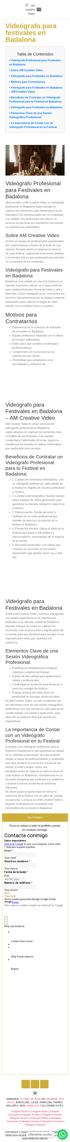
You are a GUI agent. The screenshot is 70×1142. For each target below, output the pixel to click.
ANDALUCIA (33, 1105)
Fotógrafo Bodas (40, 1111)
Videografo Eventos (30, 1121)
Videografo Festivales (52, 1121)
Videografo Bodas (39, 1118)
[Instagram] (35, 1084)
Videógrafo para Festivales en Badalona (36, 76)
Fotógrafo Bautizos (20, 1111)
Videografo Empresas (35, 1124)
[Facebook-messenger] (44, 1084)
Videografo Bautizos (19, 1118)
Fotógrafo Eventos (31, 1114)
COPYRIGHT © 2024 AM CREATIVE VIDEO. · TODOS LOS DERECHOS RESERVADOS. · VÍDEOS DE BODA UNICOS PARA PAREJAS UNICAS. (35, 1135)
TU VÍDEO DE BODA (30, 1099)
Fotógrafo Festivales (52, 1114)
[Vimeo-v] (25, 1084)
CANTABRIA (51, 1099)
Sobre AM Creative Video (27, 70)
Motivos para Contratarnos (28, 81)
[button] (39, 9)
